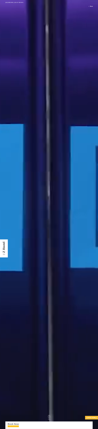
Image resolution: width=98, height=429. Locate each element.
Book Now (13, 424)
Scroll (49, 419)
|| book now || (91, 417)
